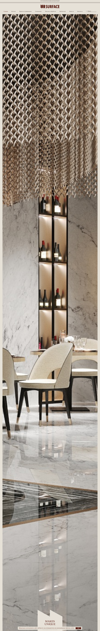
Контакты (80, 11)
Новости (71, 11)
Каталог (13, 11)
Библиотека (62, 11)
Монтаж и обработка (50, 11)
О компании (38, 11)
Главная (6, 11)
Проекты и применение (25, 11)
